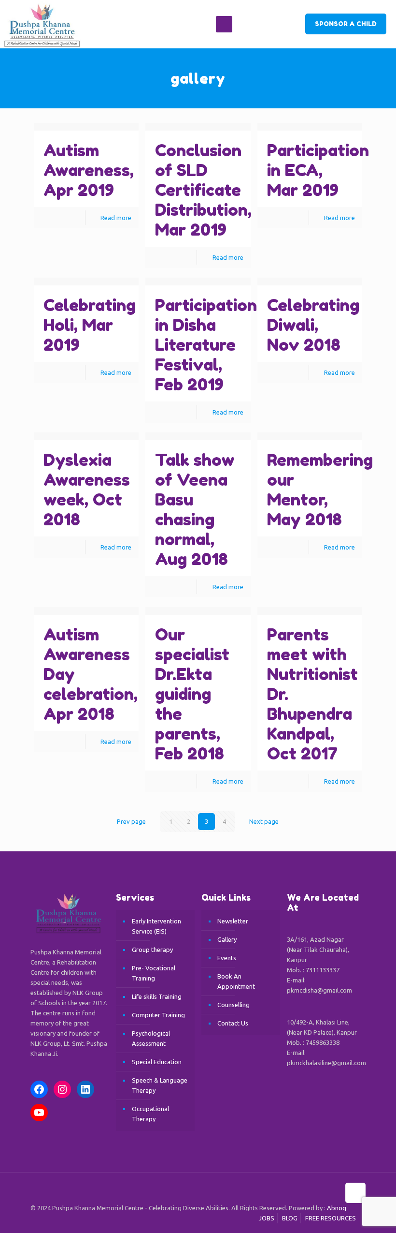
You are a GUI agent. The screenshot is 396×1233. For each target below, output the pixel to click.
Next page (264, 821)
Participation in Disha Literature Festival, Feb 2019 (206, 344)
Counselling (233, 1004)
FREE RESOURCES (330, 1218)
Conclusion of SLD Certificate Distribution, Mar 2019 (203, 189)
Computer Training (158, 1014)
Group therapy (152, 949)
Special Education (157, 1061)
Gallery (227, 939)
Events (226, 957)
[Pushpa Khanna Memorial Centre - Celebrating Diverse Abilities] (40, 24)
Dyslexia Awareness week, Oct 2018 (86, 489)
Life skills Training (157, 996)
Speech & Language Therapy (159, 1085)
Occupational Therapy (150, 1113)
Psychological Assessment (151, 1038)
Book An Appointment (236, 981)
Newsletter (232, 921)
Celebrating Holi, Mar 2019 (89, 325)
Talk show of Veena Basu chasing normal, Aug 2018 (195, 509)
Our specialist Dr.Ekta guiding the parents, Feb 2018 (192, 693)
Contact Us (232, 1023)
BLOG (289, 1218)
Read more (115, 217)
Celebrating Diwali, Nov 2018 (313, 325)
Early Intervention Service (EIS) (156, 926)
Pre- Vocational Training (153, 973)
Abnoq (336, 1207)
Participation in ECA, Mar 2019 (318, 170)
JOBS (266, 1218)
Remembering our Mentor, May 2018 (320, 489)
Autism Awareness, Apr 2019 (88, 170)
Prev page (131, 821)
